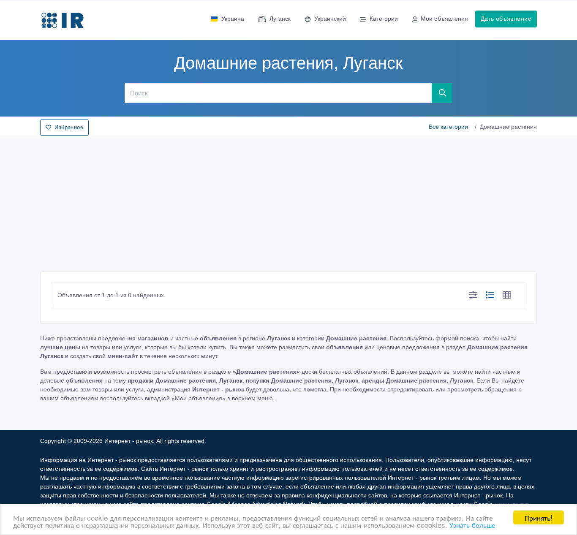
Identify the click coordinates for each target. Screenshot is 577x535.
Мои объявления (444, 18)
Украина (232, 18)
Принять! (539, 517)
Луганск (280, 18)
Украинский (330, 18)
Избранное (68, 127)
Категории (384, 18)
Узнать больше (472, 524)
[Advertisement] (288, 202)
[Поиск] (442, 93)
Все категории (448, 126)
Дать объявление (506, 18)
